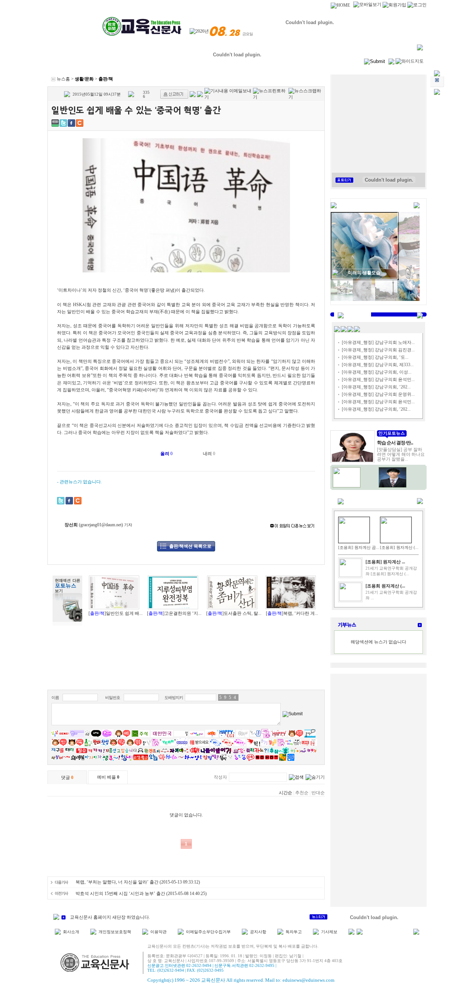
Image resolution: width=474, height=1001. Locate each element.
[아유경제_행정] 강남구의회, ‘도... (375, 357)
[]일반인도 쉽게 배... (116, 613)
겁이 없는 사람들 (364, 272)
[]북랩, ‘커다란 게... (292, 613)
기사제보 (329, 932)
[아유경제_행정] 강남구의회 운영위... (378, 394)
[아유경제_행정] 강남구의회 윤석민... (378, 379)
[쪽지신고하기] (174, 94)
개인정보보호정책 (115, 932)
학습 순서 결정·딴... (395, 442)
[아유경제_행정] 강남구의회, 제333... (378, 364)
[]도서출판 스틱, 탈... (233, 613)
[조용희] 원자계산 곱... (358, 548)
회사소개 (71, 932)
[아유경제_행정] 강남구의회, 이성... (376, 372)
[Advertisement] (186, 669)
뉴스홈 (63, 79)
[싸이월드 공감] (79, 123)
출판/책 (106, 79)
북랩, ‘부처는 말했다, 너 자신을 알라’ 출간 (117, 882)
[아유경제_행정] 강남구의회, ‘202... (376, 387)
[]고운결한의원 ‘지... (174, 613)
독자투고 (294, 932)
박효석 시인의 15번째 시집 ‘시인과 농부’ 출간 (120, 893)
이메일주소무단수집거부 (208, 932)
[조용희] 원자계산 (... (399, 548)
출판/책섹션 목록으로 (190, 546)
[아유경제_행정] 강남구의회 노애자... (378, 342)
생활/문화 (84, 79)
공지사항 (258, 932)
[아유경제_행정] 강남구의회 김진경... (378, 349)
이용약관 (158, 932)
